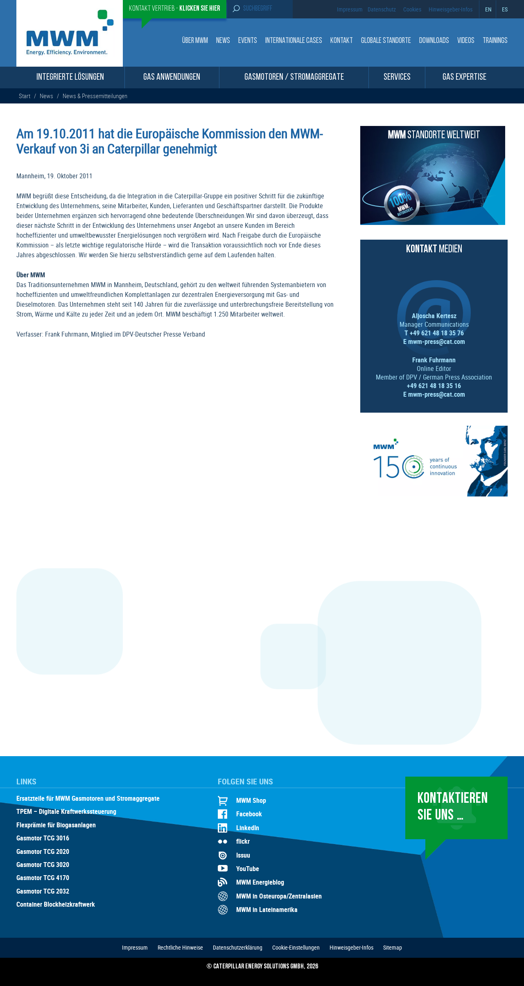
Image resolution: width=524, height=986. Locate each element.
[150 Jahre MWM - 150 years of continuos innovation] (434, 494)
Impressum (350, 9)
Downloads (434, 41)
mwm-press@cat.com (436, 341)
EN (488, 9)
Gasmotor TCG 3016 (42, 838)
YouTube (247, 868)
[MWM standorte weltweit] (432, 222)
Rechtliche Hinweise (180, 947)
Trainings (495, 41)
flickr (243, 841)
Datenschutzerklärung (237, 947)
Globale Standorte (386, 41)
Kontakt (341, 41)
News (223, 41)
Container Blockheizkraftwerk (55, 905)
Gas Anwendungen (171, 77)
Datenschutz (382, 9)
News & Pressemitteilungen (95, 96)
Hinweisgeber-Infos (450, 9)
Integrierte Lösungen (70, 77)
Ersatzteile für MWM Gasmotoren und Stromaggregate (88, 799)
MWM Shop (251, 800)
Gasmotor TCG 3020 (42, 865)
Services (397, 77)
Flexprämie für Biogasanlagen (56, 825)
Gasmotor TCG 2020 (42, 852)
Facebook (249, 814)
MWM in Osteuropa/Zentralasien (279, 896)
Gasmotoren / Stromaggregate (294, 77)
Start (25, 96)
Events (247, 41)
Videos (465, 41)
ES (505, 9)
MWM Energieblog (260, 882)
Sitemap (392, 947)
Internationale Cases (293, 41)
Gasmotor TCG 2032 (42, 891)
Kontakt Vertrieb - (174, 9)
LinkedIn (247, 827)
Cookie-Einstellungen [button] (296, 947)
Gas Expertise (464, 77)
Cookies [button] (412, 9)
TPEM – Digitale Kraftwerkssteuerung (66, 812)
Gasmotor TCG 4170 (42, 878)
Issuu (243, 855)
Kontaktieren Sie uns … (453, 807)
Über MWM (195, 41)
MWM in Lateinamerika (267, 909)
